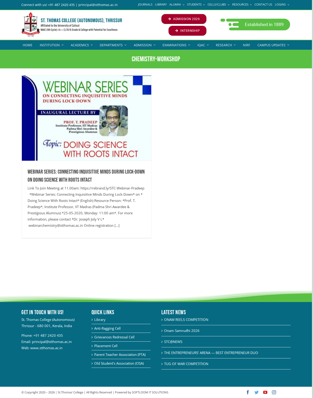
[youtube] (265, 392)
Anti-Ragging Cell (107, 328)
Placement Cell (105, 345)
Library (100, 319)
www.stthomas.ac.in (46, 348)
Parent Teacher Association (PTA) (120, 354)
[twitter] (256, 392)
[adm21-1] (255, 19)
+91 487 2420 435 (48, 335)
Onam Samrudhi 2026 (182, 330)
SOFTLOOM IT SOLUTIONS (150, 392)
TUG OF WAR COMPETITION (186, 363)
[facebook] (248, 392)
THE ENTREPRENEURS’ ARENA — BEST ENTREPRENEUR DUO (211, 352)
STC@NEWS (173, 341)
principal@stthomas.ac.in (52, 341)
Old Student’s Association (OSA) (119, 363)
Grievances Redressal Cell (114, 337)
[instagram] (274, 392)
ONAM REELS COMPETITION (186, 319)
